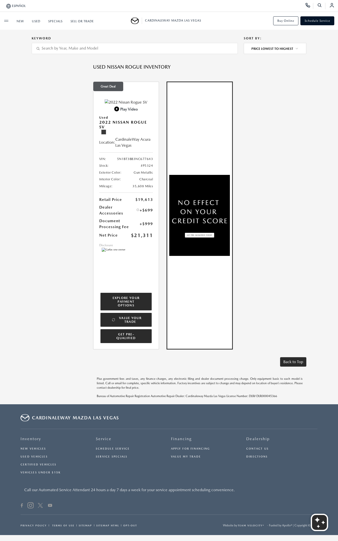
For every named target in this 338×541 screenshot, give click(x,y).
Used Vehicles (34, 456)
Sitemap (85, 525)
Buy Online (285, 21)
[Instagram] (30, 506)
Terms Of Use (62, 525)
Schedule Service (317, 21)
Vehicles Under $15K (41, 472)
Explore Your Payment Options (126, 301)
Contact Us (257, 448)
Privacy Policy (34, 525)
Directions (257, 456)
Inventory (31, 438)
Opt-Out (130, 525)
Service (104, 438)
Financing (181, 438)
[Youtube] (50, 506)
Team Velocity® (251, 525)
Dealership (258, 438)
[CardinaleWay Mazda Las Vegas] (136, 21)
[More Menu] (6, 20)
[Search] (321, 6)
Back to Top (293, 361)
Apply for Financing (190, 448)
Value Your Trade (130, 320)
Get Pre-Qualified (126, 336)
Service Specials (112, 456)
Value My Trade (186, 456)
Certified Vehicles (38, 464)
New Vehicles (33, 448)
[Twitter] (40, 506)
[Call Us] (309, 6)
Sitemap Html (107, 525)
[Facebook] (22, 506)
